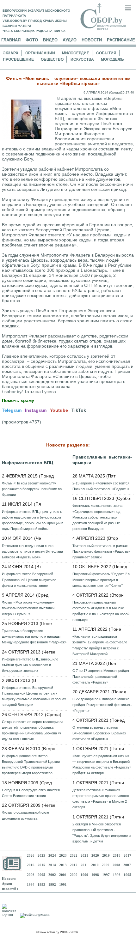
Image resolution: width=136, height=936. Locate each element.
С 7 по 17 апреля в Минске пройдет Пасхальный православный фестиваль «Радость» (100, 676)
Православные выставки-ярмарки (102, 459)
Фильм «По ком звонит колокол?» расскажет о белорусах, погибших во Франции (32, 488)
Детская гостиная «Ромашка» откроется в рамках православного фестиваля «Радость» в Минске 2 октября (100, 798)
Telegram (12, 410)
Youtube (59, 410)
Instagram (35, 410)
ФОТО (32, 40)
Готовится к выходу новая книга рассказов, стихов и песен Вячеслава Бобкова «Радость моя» (32, 551)
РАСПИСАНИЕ (121, 40)
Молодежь (112, 59)
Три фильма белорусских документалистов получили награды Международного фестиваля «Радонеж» (34, 636)
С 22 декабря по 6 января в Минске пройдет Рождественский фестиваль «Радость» (102, 704)
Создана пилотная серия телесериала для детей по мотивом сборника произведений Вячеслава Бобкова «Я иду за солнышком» (32, 730)
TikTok (78, 410)
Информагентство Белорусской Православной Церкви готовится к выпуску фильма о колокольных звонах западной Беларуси (34, 696)
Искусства (82, 59)
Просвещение (18, 59)
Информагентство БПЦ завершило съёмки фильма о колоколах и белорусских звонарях (30, 664)
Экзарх (10, 53)
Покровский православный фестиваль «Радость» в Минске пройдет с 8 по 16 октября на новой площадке (100, 611)
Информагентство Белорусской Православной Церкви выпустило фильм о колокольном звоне (29, 579)
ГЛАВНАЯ (11, 40)
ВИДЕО (50, 40)
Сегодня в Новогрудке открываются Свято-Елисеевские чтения (31, 793)
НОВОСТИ (92, 40)
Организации (40, 53)
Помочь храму (18, 400)
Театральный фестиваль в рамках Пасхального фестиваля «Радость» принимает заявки (101, 551)
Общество (52, 59)
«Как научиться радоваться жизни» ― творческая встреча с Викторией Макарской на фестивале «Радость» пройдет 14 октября (101, 764)
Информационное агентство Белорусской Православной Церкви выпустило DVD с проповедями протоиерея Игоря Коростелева (31, 764)
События (106, 53)
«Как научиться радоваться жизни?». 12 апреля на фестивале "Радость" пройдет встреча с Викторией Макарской (99, 645)
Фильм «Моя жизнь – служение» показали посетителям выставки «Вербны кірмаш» (28, 608)
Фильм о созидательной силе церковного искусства (25, 815)
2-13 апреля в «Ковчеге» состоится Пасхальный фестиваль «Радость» (100, 486)
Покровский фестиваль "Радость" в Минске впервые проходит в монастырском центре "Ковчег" (101, 579)
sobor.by (13, 391)
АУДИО (70, 40)
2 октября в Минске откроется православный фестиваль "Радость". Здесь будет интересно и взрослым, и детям (101, 832)
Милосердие (75, 53)
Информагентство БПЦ (27, 462)
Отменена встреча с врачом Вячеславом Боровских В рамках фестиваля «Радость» (99, 733)
